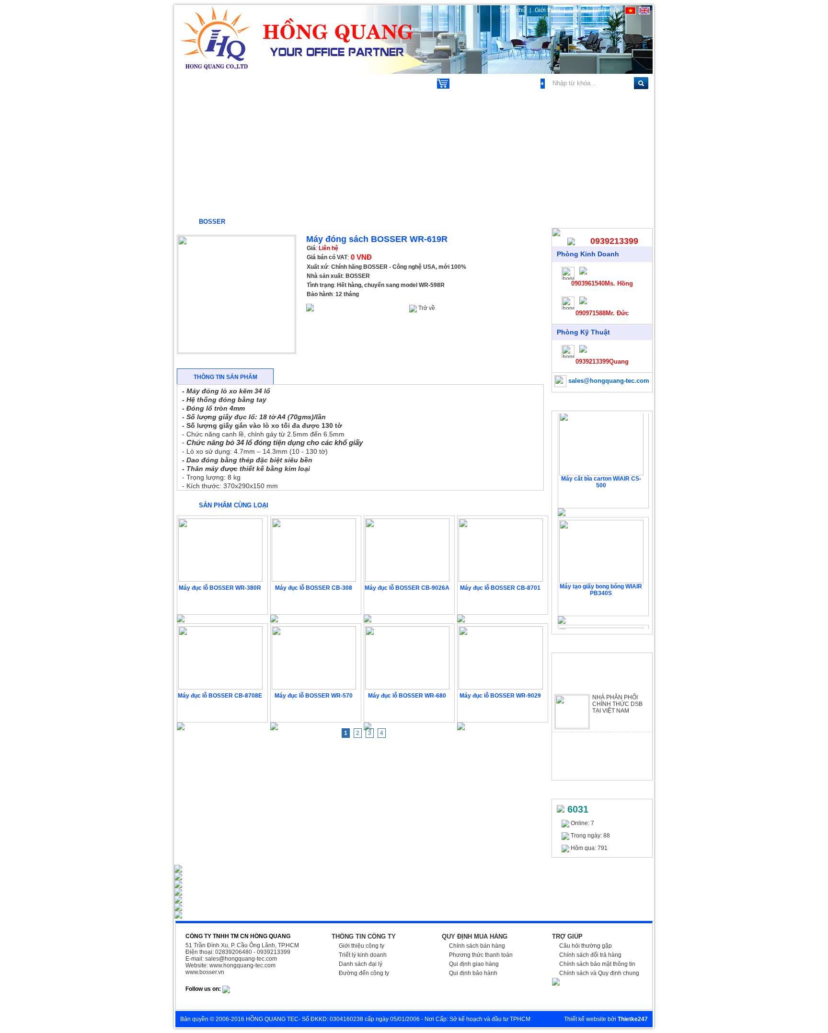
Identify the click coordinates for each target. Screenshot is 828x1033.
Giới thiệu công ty (361, 945)
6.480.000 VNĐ (501, 604)
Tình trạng (320, 285)
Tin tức (362, 83)
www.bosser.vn (204, 972)
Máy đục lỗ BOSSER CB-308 (313, 588)
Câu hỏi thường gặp (585, 945)
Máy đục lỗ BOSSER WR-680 (407, 695)
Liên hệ (579, 10)
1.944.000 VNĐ (314, 604)
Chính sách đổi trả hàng (590, 955)
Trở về (426, 308)
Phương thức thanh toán (481, 955)
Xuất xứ (317, 267)
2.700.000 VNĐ (314, 711)
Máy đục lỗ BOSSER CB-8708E (220, 695)
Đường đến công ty (364, 973)
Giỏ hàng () (468, 83)
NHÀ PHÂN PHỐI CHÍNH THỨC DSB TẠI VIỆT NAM (617, 698)
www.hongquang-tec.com (242, 965)
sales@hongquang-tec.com (607, 380)
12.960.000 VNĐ (221, 711)
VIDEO (407, 83)
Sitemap (609, 10)
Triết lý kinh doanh (363, 955)
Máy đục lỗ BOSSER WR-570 (314, 695)
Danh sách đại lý (360, 964)
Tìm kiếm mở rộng (514, 83)
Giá (311, 248)
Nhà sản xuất (325, 276)
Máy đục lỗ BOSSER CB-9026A (407, 588)
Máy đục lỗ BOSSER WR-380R (220, 588)
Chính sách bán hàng (477, 945)
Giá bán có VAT (327, 257)
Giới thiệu (548, 10)
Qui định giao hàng (474, 964)
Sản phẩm (202, 83)
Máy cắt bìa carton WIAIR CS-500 (601, 475)
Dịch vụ (254, 83)
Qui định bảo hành (473, 973)
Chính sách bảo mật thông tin (597, 964)
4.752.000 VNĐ (501, 711)
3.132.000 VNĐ (408, 711)
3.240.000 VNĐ (408, 604)
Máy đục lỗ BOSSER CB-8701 (500, 588)
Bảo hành (320, 294)
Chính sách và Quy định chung (599, 973)
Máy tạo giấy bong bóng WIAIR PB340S (601, 583)
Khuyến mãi (308, 83)
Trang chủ (512, 10)
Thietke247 (633, 1019)
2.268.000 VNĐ (221, 604)
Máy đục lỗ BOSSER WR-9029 (500, 695)
